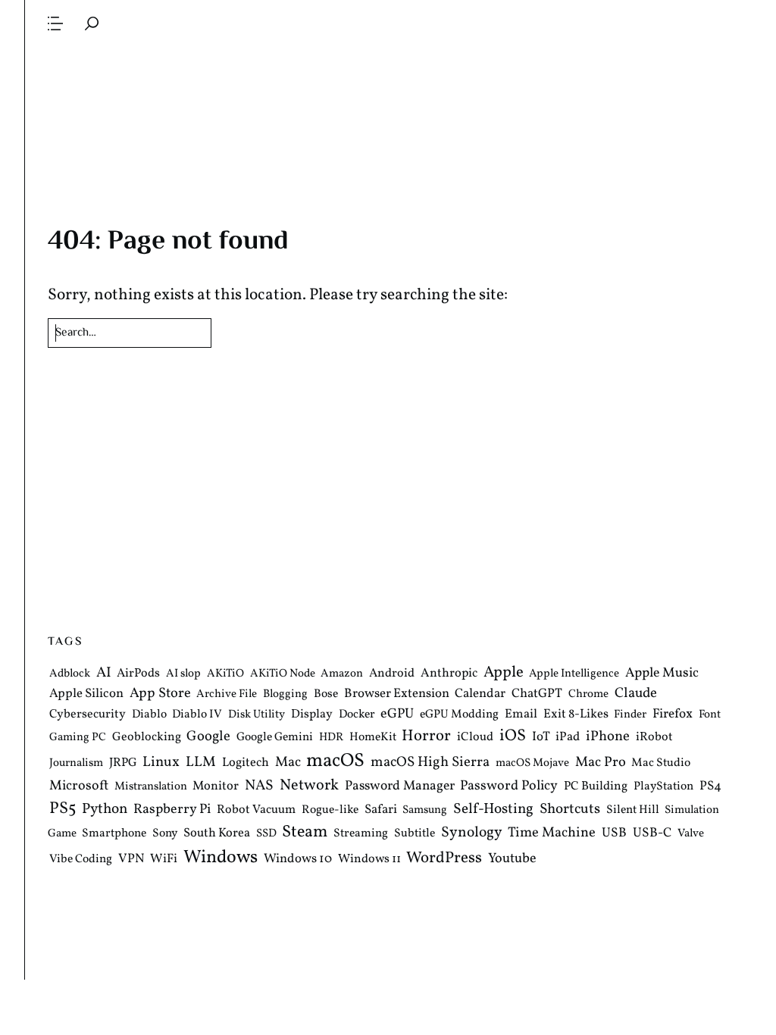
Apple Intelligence (574, 674)
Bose (326, 694)
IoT (541, 737)
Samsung (424, 810)
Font (710, 715)
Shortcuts (570, 809)
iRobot (654, 737)
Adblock (69, 674)
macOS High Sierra (430, 762)
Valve (690, 835)
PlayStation (663, 786)
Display (312, 714)
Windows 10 (298, 859)
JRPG (123, 763)
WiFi (163, 859)
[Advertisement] (389, 476)
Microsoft (78, 786)
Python (105, 809)
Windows (220, 858)
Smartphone (114, 834)
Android (392, 673)
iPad (567, 737)
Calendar (480, 694)
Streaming (360, 834)
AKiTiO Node (282, 674)
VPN (131, 859)
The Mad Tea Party (389, 92)
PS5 (62, 809)
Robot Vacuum (256, 810)
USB (614, 834)
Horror (426, 736)
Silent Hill (632, 810)
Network (309, 785)
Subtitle (414, 834)
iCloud (475, 737)
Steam (304, 833)
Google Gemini (274, 737)
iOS (512, 736)
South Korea (216, 834)
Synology (471, 833)
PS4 (710, 786)
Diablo (149, 714)
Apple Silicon (86, 694)
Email (521, 714)
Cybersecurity (87, 714)
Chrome (588, 695)
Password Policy (509, 786)
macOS (335, 761)
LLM (201, 762)
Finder (630, 715)
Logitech (245, 762)
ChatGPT (537, 694)
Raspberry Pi (172, 809)
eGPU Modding (459, 714)
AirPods (138, 673)
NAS (259, 786)
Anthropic (449, 673)
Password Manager (400, 786)
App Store (160, 694)
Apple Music (662, 673)
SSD (266, 835)
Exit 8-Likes (576, 714)
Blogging (285, 695)
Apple (503, 672)
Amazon (342, 674)
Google (208, 736)
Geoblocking (146, 737)
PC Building (595, 786)
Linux (161, 762)
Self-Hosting (493, 809)
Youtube (512, 858)
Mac (288, 762)
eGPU (397, 714)
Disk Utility (256, 715)
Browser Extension (396, 694)
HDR (331, 738)
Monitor (215, 786)
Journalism (76, 763)
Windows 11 (369, 859)
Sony (164, 834)
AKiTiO (225, 674)
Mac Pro (600, 762)
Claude (636, 694)
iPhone (608, 736)
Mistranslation (150, 787)
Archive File (226, 695)
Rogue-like (330, 810)
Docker (357, 714)
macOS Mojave (532, 763)
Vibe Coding (80, 859)
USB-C (652, 834)
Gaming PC (77, 738)
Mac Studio (660, 763)
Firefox (672, 714)
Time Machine (552, 833)
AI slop (183, 674)
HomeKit (372, 737)
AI (103, 673)
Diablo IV (197, 714)
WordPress (444, 858)
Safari (381, 809)
